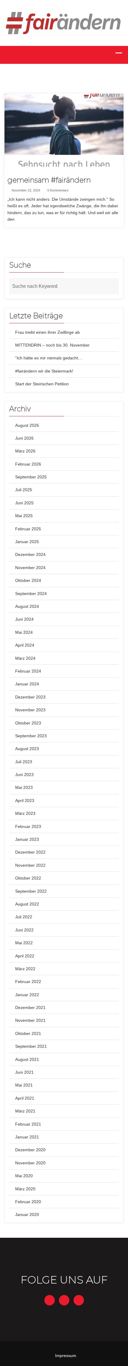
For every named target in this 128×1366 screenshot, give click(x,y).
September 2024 (31, 593)
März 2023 (25, 813)
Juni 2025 (24, 502)
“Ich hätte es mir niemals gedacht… (48, 358)
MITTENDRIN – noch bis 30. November (52, 345)
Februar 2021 (28, 1124)
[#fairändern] (64, 22)
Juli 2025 (23, 489)
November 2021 (30, 1020)
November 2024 (30, 567)
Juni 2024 (24, 619)
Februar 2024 (28, 671)
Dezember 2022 (30, 852)
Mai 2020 (24, 1175)
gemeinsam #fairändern (49, 180)
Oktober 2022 (28, 878)
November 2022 (30, 865)
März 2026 (25, 451)
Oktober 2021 (28, 1033)
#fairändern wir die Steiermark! (44, 371)
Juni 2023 (24, 774)
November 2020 (30, 1163)
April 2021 (24, 1098)
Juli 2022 (23, 916)
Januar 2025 (27, 541)
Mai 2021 (24, 1085)
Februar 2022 (28, 981)
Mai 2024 (24, 632)
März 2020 (25, 1188)
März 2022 (25, 968)
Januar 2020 (27, 1214)
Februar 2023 (28, 826)
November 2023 (30, 709)
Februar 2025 (28, 528)
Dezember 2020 (30, 1149)
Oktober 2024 (28, 580)
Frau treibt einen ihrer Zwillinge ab (47, 332)
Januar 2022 (27, 994)
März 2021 (25, 1111)
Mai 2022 (24, 942)
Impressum (65, 1355)
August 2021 (27, 1059)
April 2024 (24, 645)
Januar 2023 (27, 839)
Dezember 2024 (30, 554)
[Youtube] (78, 1300)
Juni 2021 (24, 1072)
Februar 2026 (28, 464)
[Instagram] (64, 1300)
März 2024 (25, 658)
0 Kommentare (57, 190)
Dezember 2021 (30, 1007)
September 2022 (31, 891)
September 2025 (31, 477)
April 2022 (24, 956)
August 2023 (27, 748)
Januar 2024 (27, 684)
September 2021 (31, 1046)
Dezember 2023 (30, 697)
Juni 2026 (24, 438)
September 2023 (31, 735)
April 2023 (24, 800)
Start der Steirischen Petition (42, 383)
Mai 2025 (24, 515)
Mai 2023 (24, 787)
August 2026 (27, 425)
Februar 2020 (28, 1201)
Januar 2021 (27, 1137)
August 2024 (27, 606)
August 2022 (27, 904)
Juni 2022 (24, 930)
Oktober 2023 (28, 723)
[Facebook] (49, 1300)
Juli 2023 (23, 761)
